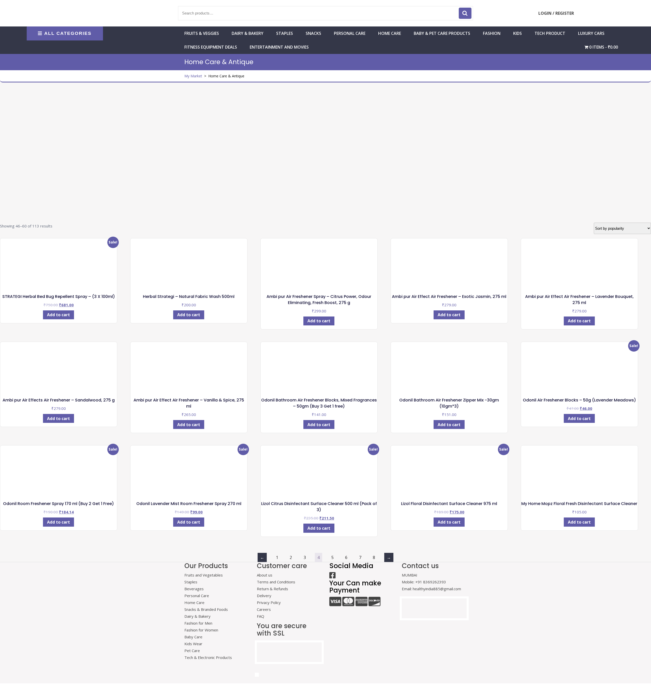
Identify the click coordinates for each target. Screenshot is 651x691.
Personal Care (349, 33)
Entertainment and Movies (279, 47)
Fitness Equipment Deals (210, 47)
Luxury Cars (591, 33)
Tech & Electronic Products (208, 657)
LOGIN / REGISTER (556, 13)
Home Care (194, 602)
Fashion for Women (201, 629)
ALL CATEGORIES (68, 33)
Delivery (264, 595)
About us (264, 575)
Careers (264, 609)
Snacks (313, 33)
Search (465, 13)
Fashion (491, 33)
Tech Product (550, 33)
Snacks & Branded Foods (206, 609)
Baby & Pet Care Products (442, 33)
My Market (193, 76)
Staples (284, 33)
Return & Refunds (272, 588)
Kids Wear (193, 643)
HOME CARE (389, 33)
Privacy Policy (269, 602)
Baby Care (193, 636)
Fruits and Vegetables (203, 575)
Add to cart (58, 315)
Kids (517, 33)
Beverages (194, 588)
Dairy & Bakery (247, 33)
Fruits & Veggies (201, 33)
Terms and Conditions (276, 581)
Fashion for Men (198, 623)
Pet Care (192, 650)
